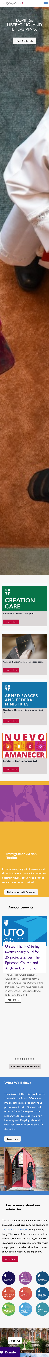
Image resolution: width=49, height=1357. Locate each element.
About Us (15, 1340)
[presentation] (24, 931)
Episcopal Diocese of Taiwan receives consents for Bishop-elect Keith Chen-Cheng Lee (24, 954)
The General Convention (15, 1229)
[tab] (15, 1059)
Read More (14, 1003)
